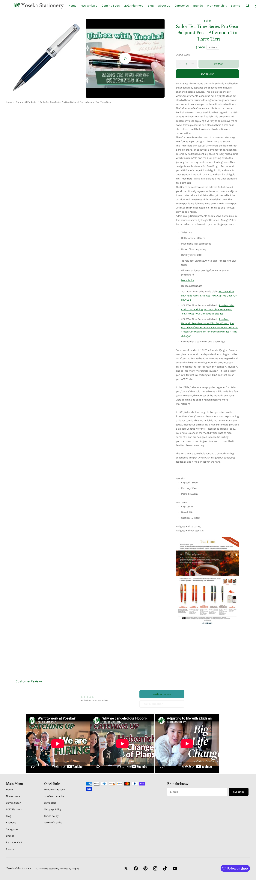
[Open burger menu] (8, 6)
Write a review (162, 694)
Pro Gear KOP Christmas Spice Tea (204, 313)
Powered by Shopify (69, 868)
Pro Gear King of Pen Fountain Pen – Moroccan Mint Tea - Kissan (209, 327)
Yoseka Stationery (50, 868)
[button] (247, 6)
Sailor (207, 20)
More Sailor (187, 280)
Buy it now (207, 73)
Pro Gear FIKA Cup (212, 295)
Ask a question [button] (153, 704)
